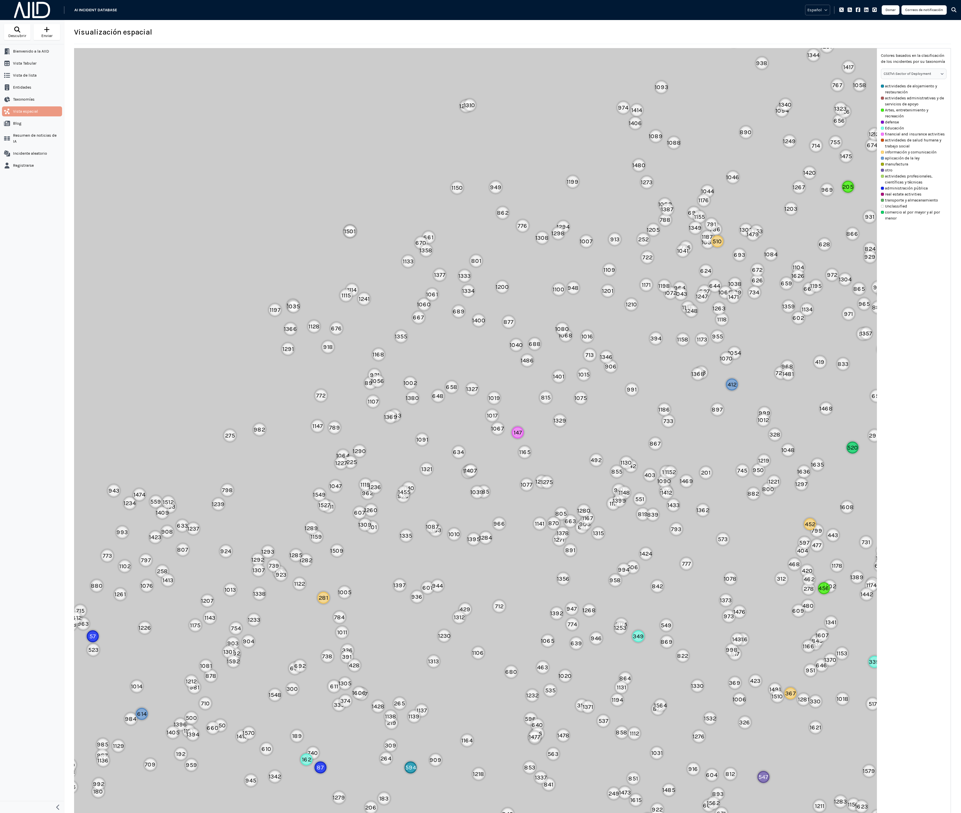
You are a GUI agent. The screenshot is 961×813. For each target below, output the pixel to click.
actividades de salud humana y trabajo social (913, 143)
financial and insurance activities (915, 134)
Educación (894, 128)
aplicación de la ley (902, 158)
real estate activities (903, 194)
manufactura (896, 164)
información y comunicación (910, 152)
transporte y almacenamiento (911, 200)
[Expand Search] (951, 10)
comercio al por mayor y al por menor (912, 215)
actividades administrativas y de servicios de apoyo (914, 101)
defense (892, 122)
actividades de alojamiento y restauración (911, 89)
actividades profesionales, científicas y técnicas (908, 179)
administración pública (906, 188)
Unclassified (896, 206)
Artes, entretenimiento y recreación (906, 113)
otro (888, 170)
